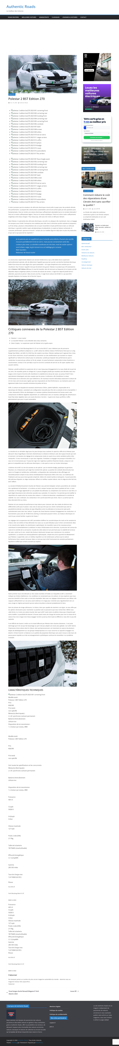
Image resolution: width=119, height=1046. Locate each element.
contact (106, 1020)
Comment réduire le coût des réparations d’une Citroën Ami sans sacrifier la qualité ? (96, 200)
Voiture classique (87, 265)
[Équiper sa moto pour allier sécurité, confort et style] (88, 228)
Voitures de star (86, 268)
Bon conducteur (88, 191)
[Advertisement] (59, 33)
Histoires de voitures (88, 253)
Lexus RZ (73, 991)
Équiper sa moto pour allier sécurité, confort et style (102, 227)
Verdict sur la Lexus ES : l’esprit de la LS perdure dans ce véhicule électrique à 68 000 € (96, 153)
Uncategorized (86, 262)
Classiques (56, 17)
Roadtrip (84, 259)
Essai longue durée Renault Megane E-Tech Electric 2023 (24, 992)
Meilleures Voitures (29, 17)
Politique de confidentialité (58, 1014)
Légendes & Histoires (69, 17)
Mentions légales (55, 1006)
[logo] (11, 1011)
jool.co (52, 1027)
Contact (83, 17)
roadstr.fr (53, 1023)
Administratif (44, 17)
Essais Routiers (13, 17)
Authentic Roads (21, 6)
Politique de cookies (56, 1010)
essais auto (12, 94)
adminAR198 (96, 209)
